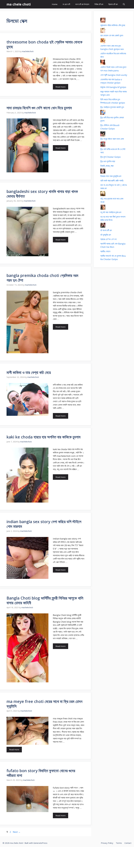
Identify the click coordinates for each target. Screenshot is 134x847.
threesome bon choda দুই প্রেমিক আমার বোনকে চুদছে (44, 44)
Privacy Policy (107, 843)
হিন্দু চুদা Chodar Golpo (110, 156)
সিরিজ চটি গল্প (98, 4)
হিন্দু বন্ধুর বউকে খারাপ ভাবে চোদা (112, 138)
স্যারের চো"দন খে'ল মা (108, 239)
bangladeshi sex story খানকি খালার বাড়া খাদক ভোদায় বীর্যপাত (42, 194)
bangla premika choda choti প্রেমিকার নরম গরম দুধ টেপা (42, 278)
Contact (127, 843)
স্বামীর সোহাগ (105, 251)
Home (54, 4)
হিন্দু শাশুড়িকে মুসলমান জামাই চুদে (112, 107)
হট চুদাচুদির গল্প (105, 234)
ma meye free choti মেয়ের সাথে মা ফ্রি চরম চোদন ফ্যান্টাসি (44, 704)
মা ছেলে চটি (66, 4)
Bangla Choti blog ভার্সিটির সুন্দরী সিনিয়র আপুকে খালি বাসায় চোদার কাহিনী (45, 600)
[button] (123, 4)
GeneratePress (40, 843)
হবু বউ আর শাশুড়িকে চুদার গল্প (110, 212)
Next (16, 831)
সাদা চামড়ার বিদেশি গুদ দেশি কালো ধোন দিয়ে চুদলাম (39, 107)
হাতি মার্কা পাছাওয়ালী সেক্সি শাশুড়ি (111, 180)
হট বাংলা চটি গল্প (106, 230)
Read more (60, 86)
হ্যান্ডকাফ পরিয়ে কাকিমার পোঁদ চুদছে (112, 25)
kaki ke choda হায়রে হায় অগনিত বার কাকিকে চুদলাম (43, 437)
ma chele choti (19, 4)
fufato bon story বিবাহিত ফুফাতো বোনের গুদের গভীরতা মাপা (41, 773)
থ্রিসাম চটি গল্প (113, 4)
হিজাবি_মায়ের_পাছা (107, 165)
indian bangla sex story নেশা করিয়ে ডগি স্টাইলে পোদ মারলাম (44, 524)
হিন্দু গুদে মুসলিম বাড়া (107, 161)
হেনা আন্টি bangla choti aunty (113, 74)
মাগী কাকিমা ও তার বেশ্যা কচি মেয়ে (29, 372)
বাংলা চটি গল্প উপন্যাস (82, 4)
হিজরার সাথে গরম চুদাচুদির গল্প (110, 176)
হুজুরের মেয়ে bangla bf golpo (113, 87)
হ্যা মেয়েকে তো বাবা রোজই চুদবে (111, 35)
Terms (119, 843)
